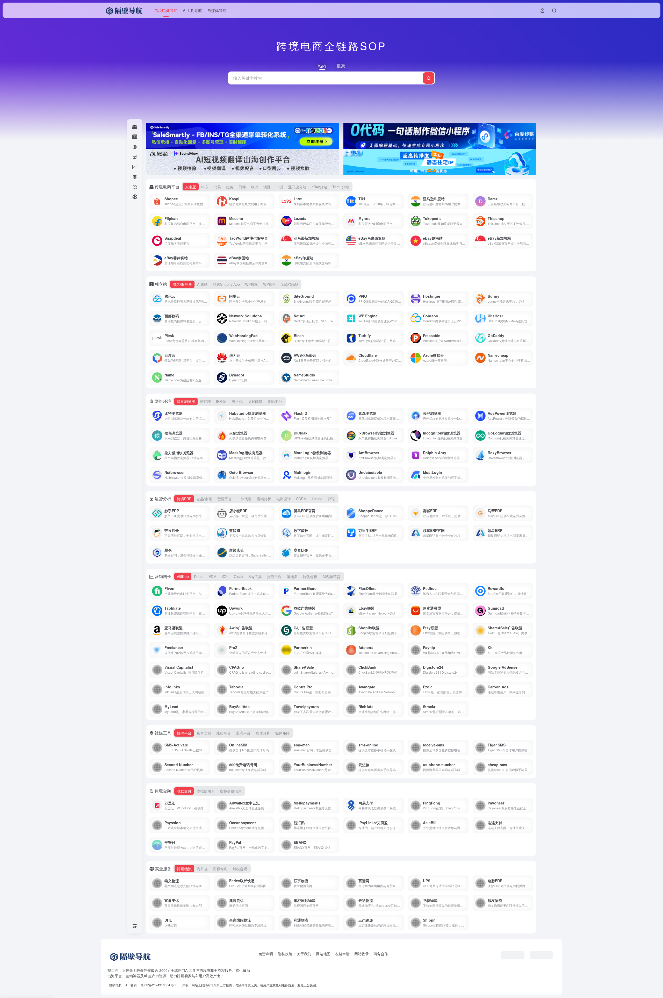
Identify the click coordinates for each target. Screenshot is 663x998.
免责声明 (265, 953)
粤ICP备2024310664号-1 (158, 985)
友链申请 (342, 953)
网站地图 (323, 953)
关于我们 (304, 953)
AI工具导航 (192, 10)
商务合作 (380, 953)
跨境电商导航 (166, 10)
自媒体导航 (217, 10)
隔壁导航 (115, 985)
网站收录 (361, 953)
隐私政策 (285, 953)
